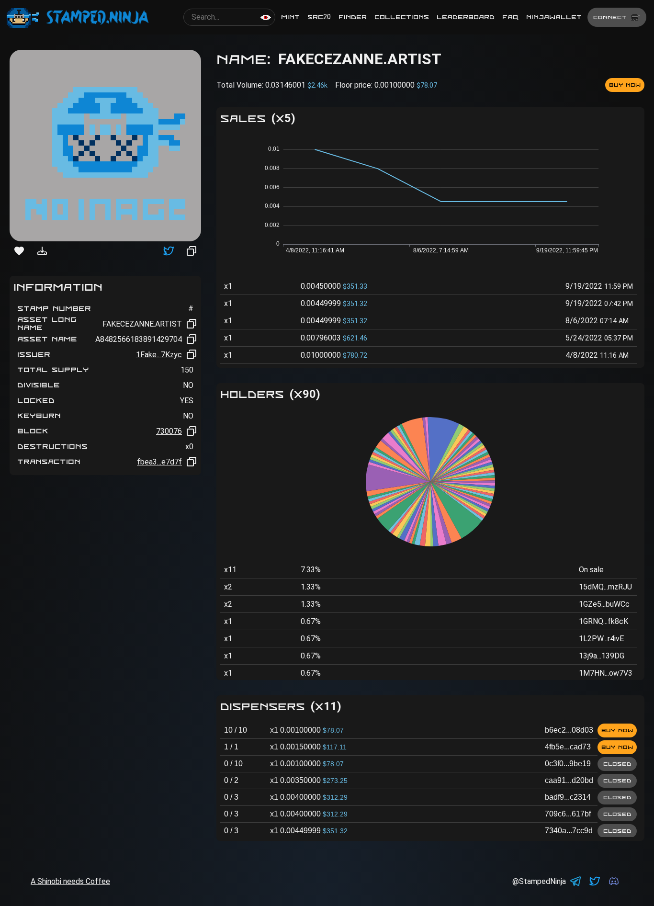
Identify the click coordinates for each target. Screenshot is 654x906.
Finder (352, 17)
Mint (290, 17)
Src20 (319, 17)
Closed (617, 764)
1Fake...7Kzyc (159, 354)
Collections (401, 17)
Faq (510, 17)
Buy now (625, 85)
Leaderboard (466, 17)
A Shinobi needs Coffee (70, 881)
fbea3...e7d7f (159, 461)
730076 (169, 431)
